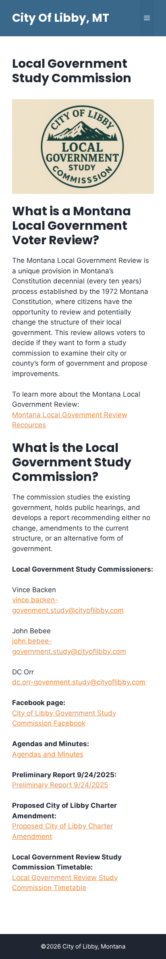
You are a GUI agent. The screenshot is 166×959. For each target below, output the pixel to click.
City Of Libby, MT (60, 18)
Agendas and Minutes (47, 754)
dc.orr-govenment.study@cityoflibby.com (78, 682)
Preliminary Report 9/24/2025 (60, 785)
